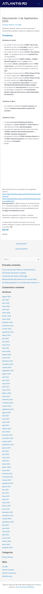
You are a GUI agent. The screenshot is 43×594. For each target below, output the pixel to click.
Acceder (5, 566)
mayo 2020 (6, 531)
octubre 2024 (6, 367)
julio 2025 (5, 338)
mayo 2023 (6, 422)
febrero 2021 (6, 506)
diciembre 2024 (7, 361)
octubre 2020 (6, 518)
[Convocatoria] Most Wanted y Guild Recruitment (18, 270)
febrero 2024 (6, 393)
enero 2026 (6, 319)
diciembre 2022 (7, 435)
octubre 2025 (6, 329)
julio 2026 (5, 300)
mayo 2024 (6, 383)
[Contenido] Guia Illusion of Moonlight (14, 276)
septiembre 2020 (8, 522)
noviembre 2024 (7, 364)
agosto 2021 (6, 486)
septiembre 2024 (8, 370)
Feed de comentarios (9, 573)
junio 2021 (5, 493)
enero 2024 (6, 396)
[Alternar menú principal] (39, 4)
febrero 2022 (6, 467)
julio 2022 (5, 451)
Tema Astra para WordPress (24, 587)
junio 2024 (5, 380)
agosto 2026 (6, 296)
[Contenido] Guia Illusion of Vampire (14, 273)
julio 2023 (5, 415)
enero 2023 (6, 432)
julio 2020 (5, 525)
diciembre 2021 (7, 473)
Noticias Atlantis (8, 25)
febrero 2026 (6, 316)
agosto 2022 (6, 448)
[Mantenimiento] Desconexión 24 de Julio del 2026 (19, 279)
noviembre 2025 (7, 325)
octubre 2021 (6, 480)
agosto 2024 (6, 374)
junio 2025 (5, 341)
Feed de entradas (8, 570)
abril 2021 (5, 499)
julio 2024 (5, 377)
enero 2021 (6, 509)
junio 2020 (5, 528)
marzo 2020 (6, 538)
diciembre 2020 (7, 512)
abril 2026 (5, 309)
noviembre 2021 (7, 477)
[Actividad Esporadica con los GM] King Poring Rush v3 (20, 282)
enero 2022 (6, 470)
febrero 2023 (6, 428)
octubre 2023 (6, 406)
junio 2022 (5, 454)
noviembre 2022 (7, 438)
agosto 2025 (6, 335)
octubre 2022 (6, 441)
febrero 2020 (6, 541)
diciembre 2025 (7, 322)
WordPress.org (7, 576)
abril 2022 (5, 461)
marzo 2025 (6, 351)
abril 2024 (5, 387)
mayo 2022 (6, 457)
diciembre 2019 (7, 547)
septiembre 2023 (8, 409)
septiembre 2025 (8, 332)
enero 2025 (6, 358)
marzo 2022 (6, 464)
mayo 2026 (6, 306)
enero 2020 (6, 544)
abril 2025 (5, 348)
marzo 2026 (6, 313)
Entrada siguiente (21, 249)
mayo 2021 (6, 496)
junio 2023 (5, 419)
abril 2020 (5, 535)
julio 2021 (5, 490)
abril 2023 (5, 425)
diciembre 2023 (7, 399)
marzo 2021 (6, 502)
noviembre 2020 (7, 515)
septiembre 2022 (8, 444)
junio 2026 (5, 303)
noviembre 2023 (7, 403)
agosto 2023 (6, 412)
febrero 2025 (6, 354)
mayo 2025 (6, 345)
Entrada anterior (21, 244)
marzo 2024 (6, 390)
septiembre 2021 (7, 483)
